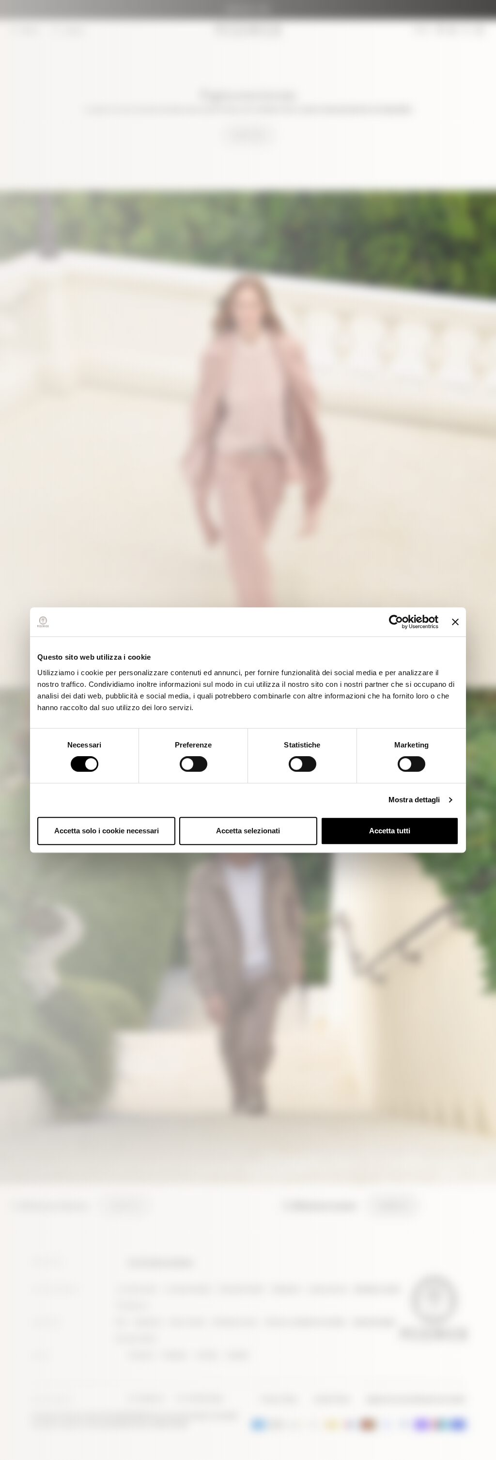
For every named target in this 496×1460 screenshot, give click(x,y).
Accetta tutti (389, 831)
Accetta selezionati (248, 831)
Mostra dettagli (414, 799)
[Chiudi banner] (455, 621)
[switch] (193, 764)
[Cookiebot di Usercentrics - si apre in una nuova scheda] (396, 622)
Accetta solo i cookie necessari (106, 831)
